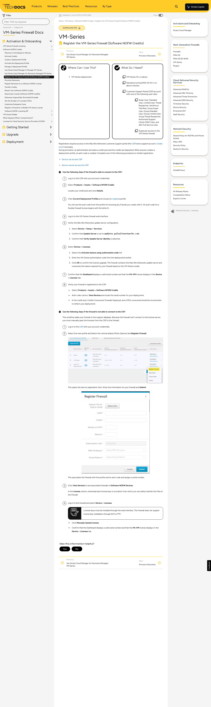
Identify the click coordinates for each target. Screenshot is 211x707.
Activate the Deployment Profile (17, 63)
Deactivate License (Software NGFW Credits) (22, 94)
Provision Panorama (12, 80)
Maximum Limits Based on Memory (18, 53)
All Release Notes (180, 191)
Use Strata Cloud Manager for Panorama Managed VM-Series (28, 73)
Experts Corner (179, 198)
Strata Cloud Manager (182, 30)
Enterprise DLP (179, 111)
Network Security (183, 211)
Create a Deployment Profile (15, 60)
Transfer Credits (11, 87)
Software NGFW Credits (12, 49)
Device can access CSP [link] (72, 159)
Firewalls (177, 51)
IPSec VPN (177, 142)
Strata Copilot (197, 7)
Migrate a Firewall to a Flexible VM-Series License (24, 108)
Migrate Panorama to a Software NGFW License (23, 84)
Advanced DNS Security (183, 100)
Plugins (176, 66)
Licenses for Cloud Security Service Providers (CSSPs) (24, 121)
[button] (209, 565)
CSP (133, 143)
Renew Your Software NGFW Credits (19, 91)
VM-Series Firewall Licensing (14, 46)
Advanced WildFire (181, 89)
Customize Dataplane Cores (15, 104)
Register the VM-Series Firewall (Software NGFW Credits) (27, 77)
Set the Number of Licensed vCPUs (18, 101)
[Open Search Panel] (176, 7)
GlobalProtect (179, 170)
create (115, 199)
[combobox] (25, 22)
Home (61, 21)
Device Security (179, 107)
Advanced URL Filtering (183, 93)
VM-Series (69, 21)
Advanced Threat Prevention (185, 97)
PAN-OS (176, 55)
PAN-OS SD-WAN (180, 59)
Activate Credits (11, 56)
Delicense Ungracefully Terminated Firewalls (21, 97)
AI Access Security (181, 104)
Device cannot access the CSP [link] (75, 165)
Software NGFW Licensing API (16, 111)
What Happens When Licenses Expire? (18, 118)
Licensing (194, 211)
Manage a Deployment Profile (16, 67)
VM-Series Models (10, 115)
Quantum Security (180, 149)
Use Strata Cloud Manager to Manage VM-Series (23, 70)
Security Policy (179, 145)
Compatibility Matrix (181, 195)
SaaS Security (179, 114)
